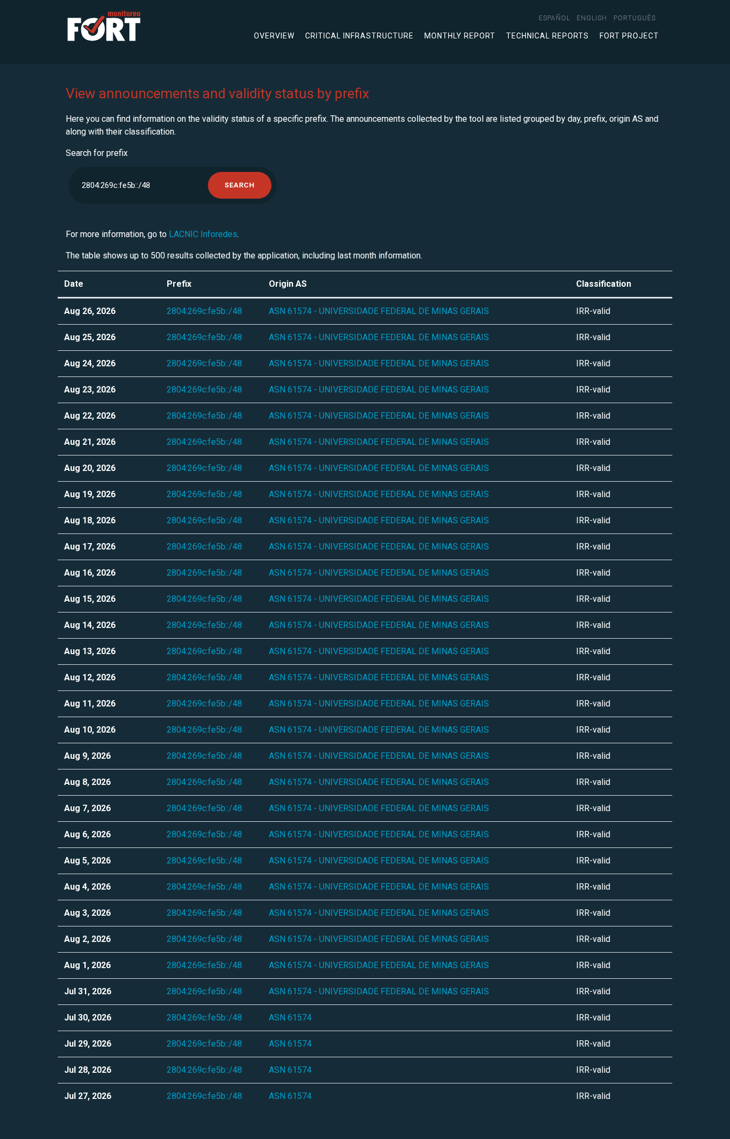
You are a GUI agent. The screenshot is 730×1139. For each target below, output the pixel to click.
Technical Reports (547, 36)
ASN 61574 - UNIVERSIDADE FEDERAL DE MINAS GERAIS (379, 311)
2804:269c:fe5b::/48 (204, 311)
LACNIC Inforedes (203, 234)
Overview (274, 36)
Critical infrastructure (359, 36)
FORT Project (629, 36)
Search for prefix (97, 153)
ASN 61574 (290, 1017)
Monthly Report (459, 36)
